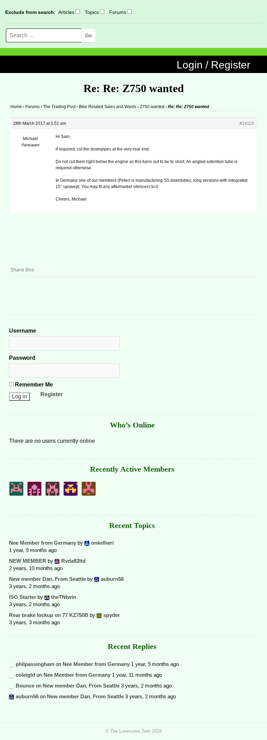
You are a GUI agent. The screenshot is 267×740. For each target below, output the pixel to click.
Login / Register (213, 65)
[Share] (18, 289)
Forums (117, 12)
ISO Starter (22, 597)
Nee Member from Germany (42, 543)
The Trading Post (59, 106)
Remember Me (33, 385)
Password (22, 358)
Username (22, 331)
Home (16, 106)
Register (51, 394)
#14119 (247, 123)
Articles (66, 12)
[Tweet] (32, 289)
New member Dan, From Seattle (47, 579)
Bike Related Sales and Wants (107, 106)
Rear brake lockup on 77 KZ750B (48, 615)
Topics (92, 12)
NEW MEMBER (27, 561)
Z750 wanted (152, 106)
